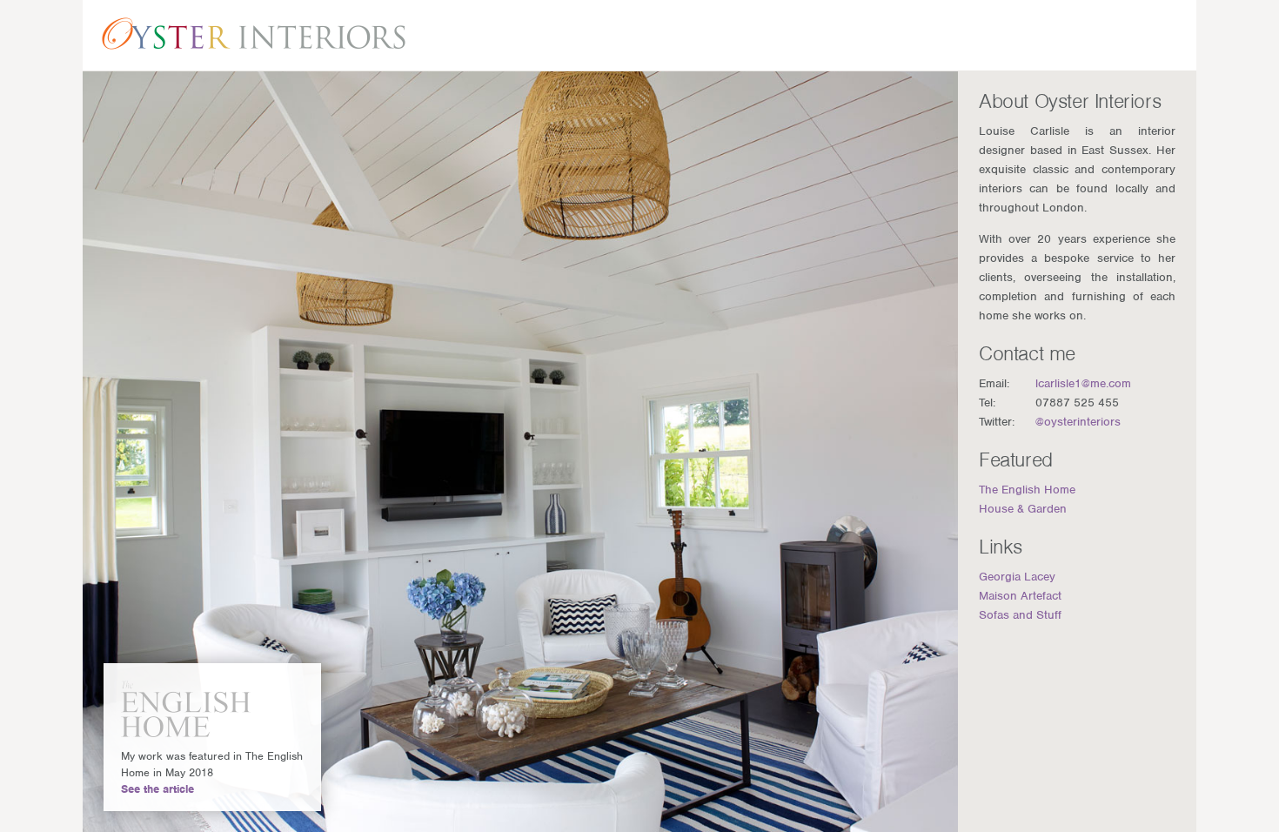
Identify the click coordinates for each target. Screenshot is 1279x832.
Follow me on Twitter (1085, 34)
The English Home (1027, 489)
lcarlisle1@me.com (1083, 383)
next (920, 451)
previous (120, 451)
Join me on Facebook (1127, 34)
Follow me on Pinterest (1169, 34)
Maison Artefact (1020, 595)
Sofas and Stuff (1020, 614)
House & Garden (1023, 508)
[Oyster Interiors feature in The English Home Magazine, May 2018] (193, 709)
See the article (157, 789)
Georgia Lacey (1017, 576)
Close (298, 686)
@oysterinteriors (1078, 421)
